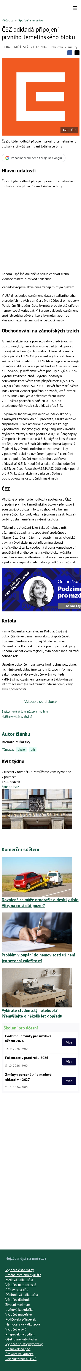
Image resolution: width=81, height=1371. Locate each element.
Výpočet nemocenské (20, 1284)
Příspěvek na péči (17, 1349)
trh (32, 749)
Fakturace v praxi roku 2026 (26, 1057)
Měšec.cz (7, 20)
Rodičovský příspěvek (20, 1319)
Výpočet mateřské (18, 1314)
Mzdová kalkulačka (19, 1279)
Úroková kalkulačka (19, 1354)
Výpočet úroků (15, 1329)
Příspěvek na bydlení (20, 1334)
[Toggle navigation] (75, 8)
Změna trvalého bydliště (23, 1275)
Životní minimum (17, 1304)
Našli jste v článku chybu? (17, 716)
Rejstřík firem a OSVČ (21, 1359)
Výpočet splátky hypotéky (24, 1344)
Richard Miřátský (15, 47)
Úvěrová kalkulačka (19, 1309)
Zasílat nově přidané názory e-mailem (25, 711)
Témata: (8, 749)
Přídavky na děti (17, 1289)
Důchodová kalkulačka (21, 1294)
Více (69, 1042)
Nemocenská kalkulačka (22, 1324)
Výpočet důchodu (17, 1299)
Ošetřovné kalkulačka (21, 1339)
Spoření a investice (30, 20)
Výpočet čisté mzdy (19, 1270)
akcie (21, 749)
